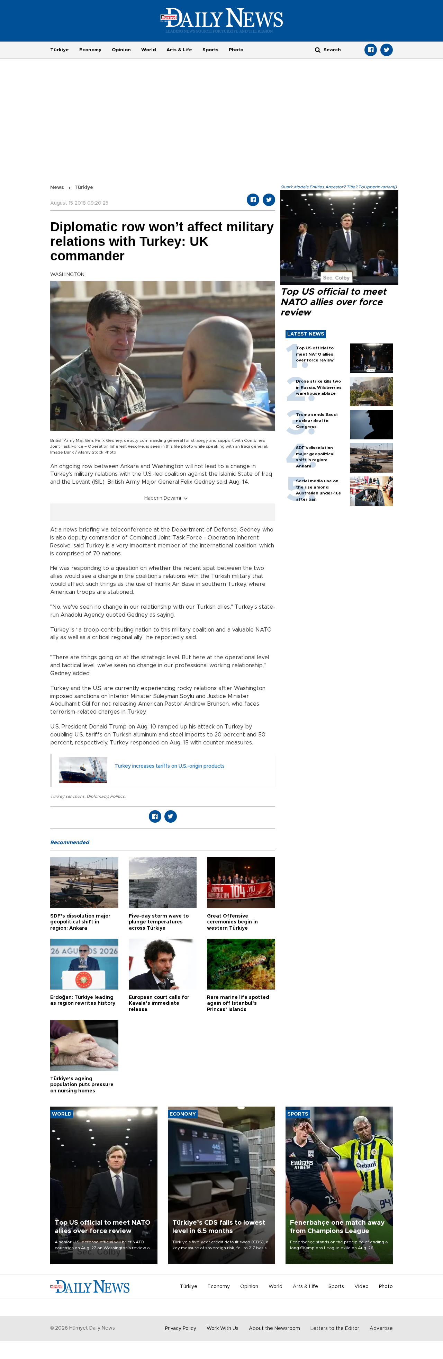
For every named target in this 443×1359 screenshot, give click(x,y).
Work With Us (222, 1328)
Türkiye (59, 49)
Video (361, 1286)
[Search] (317, 50)
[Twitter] (386, 50)
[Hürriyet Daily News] (221, 20)
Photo (236, 49)
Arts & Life (179, 49)
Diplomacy (97, 796)
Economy (90, 49)
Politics (117, 796)
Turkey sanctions (67, 796)
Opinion (121, 49)
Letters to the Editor (334, 1328)
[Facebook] (370, 50)
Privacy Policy (180, 1328)
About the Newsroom (274, 1328)
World (148, 49)
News (57, 187)
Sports (210, 49)
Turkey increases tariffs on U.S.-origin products (170, 766)
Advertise (381, 1328)
